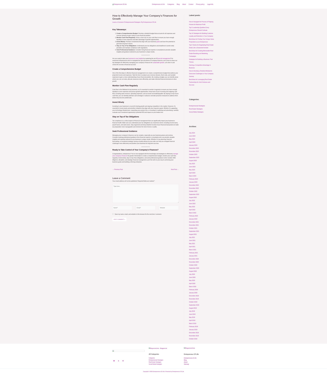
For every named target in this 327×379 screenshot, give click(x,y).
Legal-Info (210, 4)
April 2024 (192, 142)
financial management (163, 58)
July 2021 (192, 237)
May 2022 (192, 206)
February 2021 (193, 252)
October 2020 (193, 265)
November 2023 (194, 151)
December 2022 (194, 185)
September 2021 (194, 231)
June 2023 (192, 166)
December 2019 (194, 296)
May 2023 (192, 170)
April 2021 (192, 246)
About (184, 4)
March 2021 (192, 249)
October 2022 (193, 191)
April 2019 (192, 320)
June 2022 (192, 203)
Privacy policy (200, 4)
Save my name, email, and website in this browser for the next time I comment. (138, 214)
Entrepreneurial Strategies (132, 22)
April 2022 (192, 209)
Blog (178, 4)
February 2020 (193, 289)
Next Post (175, 169)
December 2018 (194, 332)
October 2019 (193, 302)
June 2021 (192, 240)
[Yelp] (118, 360)
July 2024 (192, 133)
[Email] (123, 360)
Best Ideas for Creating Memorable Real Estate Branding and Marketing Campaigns (201, 53)
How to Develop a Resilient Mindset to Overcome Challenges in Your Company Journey (201, 73)
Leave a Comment (117, 22)
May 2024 (192, 139)
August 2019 (193, 308)
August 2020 (193, 271)
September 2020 (194, 268)
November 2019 (194, 299)
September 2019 (194, 305)
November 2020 (194, 262)
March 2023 (192, 176)
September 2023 (194, 157)
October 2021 (193, 228)
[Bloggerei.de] (158, 348)
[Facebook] (114, 360)
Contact (191, 4)
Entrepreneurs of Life (158, 4)
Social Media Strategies (196, 112)
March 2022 (192, 213)
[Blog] (189, 348)
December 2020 (194, 259)
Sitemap (186, 364)
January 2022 (193, 219)
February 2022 (193, 216)
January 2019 (193, 329)
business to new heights (136, 58)
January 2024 (193, 145)
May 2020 (192, 280)
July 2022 (192, 200)
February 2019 (193, 326)
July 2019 (192, 311)
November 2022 (194, 188)
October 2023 (193, 154)
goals (158, 41)
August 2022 (193, 197)
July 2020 (192, 274)
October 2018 (193, 339)
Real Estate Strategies (196, 109)
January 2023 (193, 182)
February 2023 (193, 179)
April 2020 (192, 283)
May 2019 (192, 317)
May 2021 (192, 243)
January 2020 (193, 292)
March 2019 (192, 323)
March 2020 (192, 286)
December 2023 (194, 148)
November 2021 (194, 225)
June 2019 (192, 314)
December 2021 (194, 222)
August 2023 (193, 160)
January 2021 (193, 256)
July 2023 (192, 163)
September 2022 (194, 194)
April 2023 (192, 173)
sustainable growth (158, 62)
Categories (170, 4)
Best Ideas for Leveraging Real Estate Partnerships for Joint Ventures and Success (200, 82)
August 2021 (193, 234)
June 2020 (192, 277)
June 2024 (192, 136)
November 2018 (194, 335)
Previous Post (118, 169)
